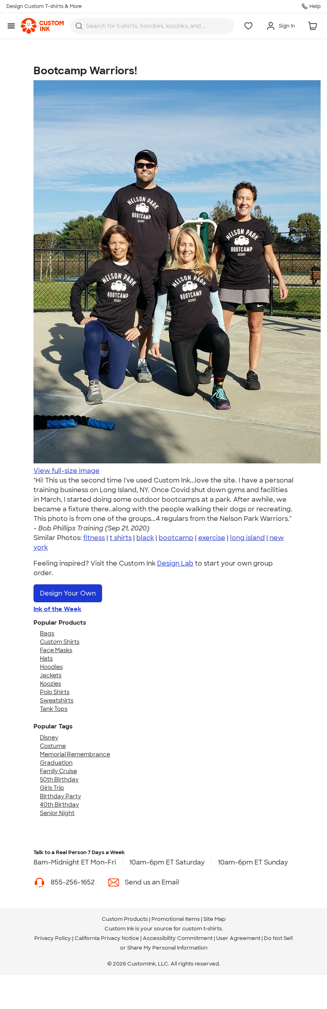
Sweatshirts (56, 700)
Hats (46, 658)
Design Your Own (68, 593)
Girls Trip (52, 787)
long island (247, 538)
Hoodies (51, 667)
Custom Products (125, 919)
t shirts (121, 538)
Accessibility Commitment (178, 938)
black (145, 538)
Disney (49, 737)
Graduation (56, 762)
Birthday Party (60, 796)
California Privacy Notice (107, 938)
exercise (211, 538)
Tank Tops (53, 708)
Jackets (50, 675)
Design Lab (175, 563)
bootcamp (176, 538)
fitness (94, 538)
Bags (47, 633)
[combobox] (152, 26)
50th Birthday (59, 779)
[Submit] (79, 26)
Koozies (50, 683)
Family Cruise (58, 771)
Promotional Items (176, 919)
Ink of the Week (57, 609)
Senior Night (57, 813)
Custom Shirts (59, 641)
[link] (42, 26)
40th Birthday (59, 804)
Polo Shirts (54, 692)
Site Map (214, 919)
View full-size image (66, 471)
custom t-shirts (202, 928)
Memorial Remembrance (75, 754)
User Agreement (238, 938)
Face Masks (56, 650)
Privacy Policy (52, 938)
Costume (53, 746)
